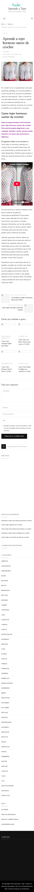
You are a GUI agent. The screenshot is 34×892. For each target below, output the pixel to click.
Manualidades (7, 683)
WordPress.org (7, 824)
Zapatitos (5, 795)
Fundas (4, 664)
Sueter (5, 33)
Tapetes (4, 771)
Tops (3, 776)
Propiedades (6, 722)
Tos (2, 781)
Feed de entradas (8, 814)
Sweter (4, 766)
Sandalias (5, 747)
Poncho (4, 717)
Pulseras (5, 727)
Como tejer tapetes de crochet (11, 525)
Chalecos (5, 620)
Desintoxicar (6, 634)
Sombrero (5, 756)
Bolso (3, 585)
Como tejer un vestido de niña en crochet (15, 537)
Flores (4, 654)
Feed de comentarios (9, 819)
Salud (3, 742)
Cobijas (4, 624)
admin (7, 52)
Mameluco (5, 678)
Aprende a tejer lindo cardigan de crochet (15, 533)
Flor (3, 649)
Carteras (5, 610)
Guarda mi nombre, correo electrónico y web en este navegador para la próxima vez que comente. (17, 428)
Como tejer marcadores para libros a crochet (16, 529)
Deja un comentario (9, 57)
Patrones (5, 703)
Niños (3, 693)
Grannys (4, 673)
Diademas (5, 639)
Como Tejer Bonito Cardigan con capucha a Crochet (24, 369)
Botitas (4, 595)
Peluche (4, 712)
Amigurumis (6, 571)
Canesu (4, 605)
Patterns (5, 708)
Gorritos (5, 668)
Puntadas (5, 732)
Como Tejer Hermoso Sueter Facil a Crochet (6, 369)
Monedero (5, 688)
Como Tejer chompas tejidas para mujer (6, 343)
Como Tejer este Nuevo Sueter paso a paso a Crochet (24, 342)
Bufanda (4, 600)
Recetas (4, 737)
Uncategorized (7, 786)
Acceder (4, 809)
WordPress (25, 889)
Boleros (4, 581)
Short (4, 752)
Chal (3, 615)
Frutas (4, 659)
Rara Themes (9, 889)
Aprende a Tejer (17, 8)
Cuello (4, 629)
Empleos (4, 644)
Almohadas (6, 566)
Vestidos (5, 791)
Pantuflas (5, 698)
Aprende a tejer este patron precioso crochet (16, 521)
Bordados (5, 590)
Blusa (3, 576)
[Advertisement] (17, 858)
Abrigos (4, 561)
